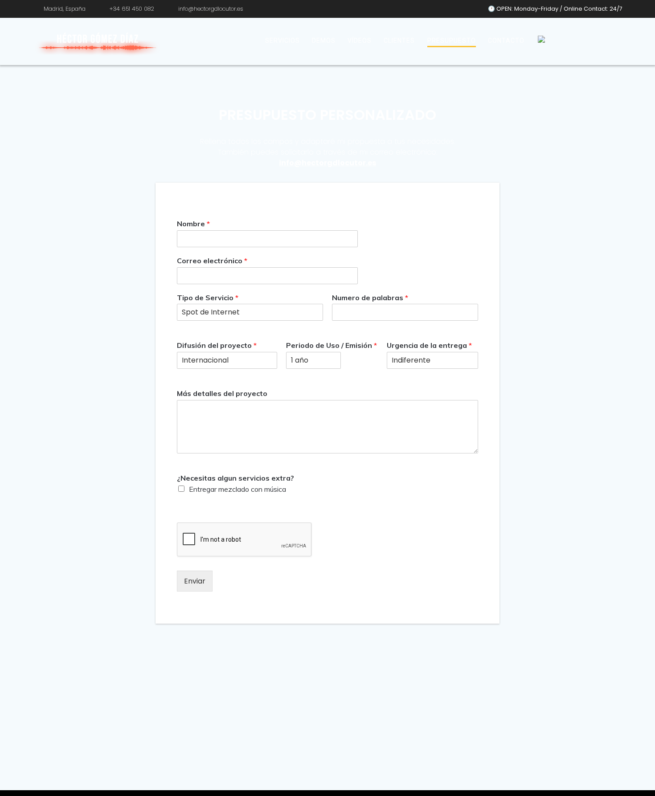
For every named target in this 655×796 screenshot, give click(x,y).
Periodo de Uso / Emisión (331, 345)
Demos (324, 40)
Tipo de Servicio (207, 297)
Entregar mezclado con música (237, 489)
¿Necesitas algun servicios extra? (235, 478)
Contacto (506, 40)
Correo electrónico (212, 260)
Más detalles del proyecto (222, 393)
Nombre (193, 223)
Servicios (282, 40)
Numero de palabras (370, 297)
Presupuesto (451, 40)
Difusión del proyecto (217, 345)
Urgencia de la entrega (429, 345)
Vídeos (360, 40)
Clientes (399, 40)
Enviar (194, 581)
